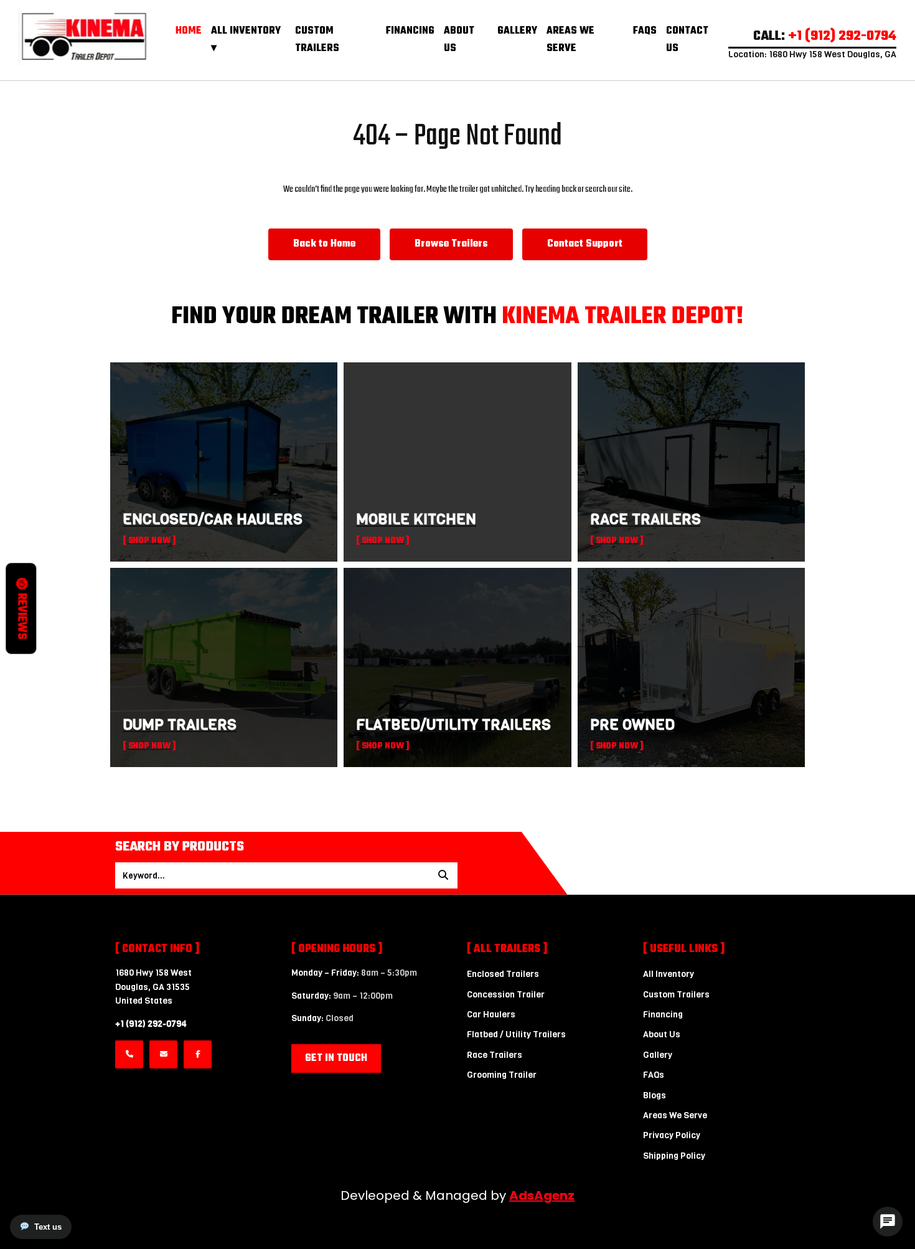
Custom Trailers (317, 40)
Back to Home (324, 244)
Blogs (654, 1095)
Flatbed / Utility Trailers (516, 1034)
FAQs (645, 31)
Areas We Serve (570, 40)
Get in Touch (336, 1058)
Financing (410, 31)
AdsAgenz (542, 1195)
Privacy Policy (671, 1135)
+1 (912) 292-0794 (151, 1024)
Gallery (517, 31)
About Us (661, 1034)
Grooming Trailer (502, 1075)
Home (189, 31)
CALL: (824, 36)
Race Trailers (494, 1055)
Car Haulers (491, 1014)
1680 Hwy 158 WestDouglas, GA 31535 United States (153, 987)
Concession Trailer (506, 995)
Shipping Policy (674, 1156)
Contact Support (584, 244)
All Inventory (668, 974)
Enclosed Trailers (503, 974)
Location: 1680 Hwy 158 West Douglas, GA (812, 54)
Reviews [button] (21, 616)
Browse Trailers (451, 244)
